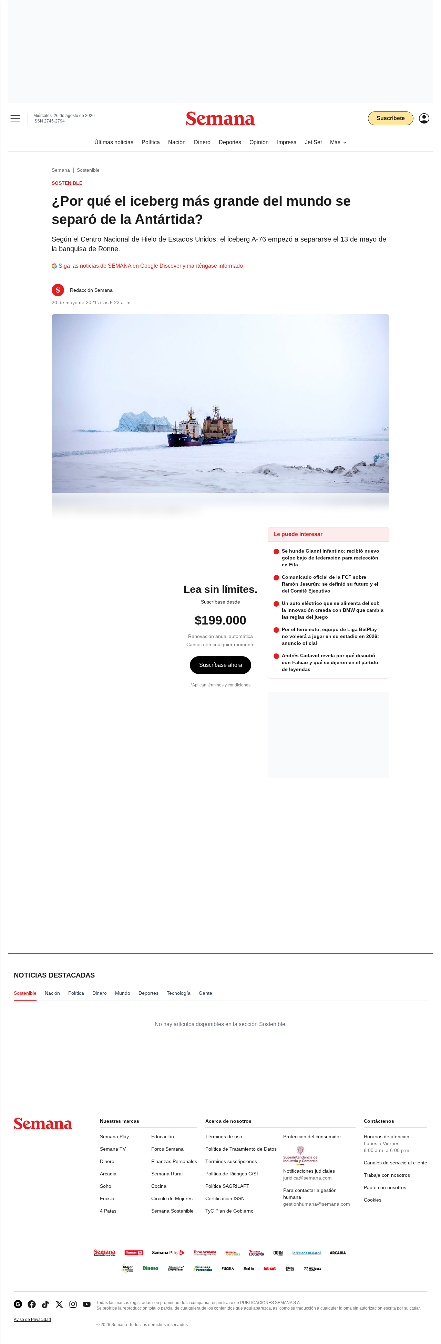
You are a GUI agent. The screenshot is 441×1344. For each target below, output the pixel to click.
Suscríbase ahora (220, 665)
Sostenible (88, 170)
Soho (105, 1186)
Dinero (107, 1161)
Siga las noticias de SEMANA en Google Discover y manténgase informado (151, 266)
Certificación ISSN (225, 1198)
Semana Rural (167, 1173)
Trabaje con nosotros (387, 1175)
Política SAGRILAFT (227, 1186)
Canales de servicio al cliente (395, 1162)
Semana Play (114, 1136)
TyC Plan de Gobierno (229, 1211)
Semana (61, 170)
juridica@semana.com (307, 1178)
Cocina (158, 1186)
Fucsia (107, 1198)
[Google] (18, 1304)
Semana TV (113, 1149)
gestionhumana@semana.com (316, 1204)
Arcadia (108, 1173)
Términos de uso (223, 1136)
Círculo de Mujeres (172, 1198)
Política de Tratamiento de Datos (241, 1149)
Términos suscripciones (231, 1161)
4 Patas (108, 1211)
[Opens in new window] (32, 1304)
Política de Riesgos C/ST (232, 1173)
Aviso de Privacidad (39, 1319)
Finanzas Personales (174, 1161)
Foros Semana (167, 1149)
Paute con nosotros (385, 1187)
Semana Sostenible (172, 1211)
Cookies (372, 1200)
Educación (162, 1136)
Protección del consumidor (312, 1136)
